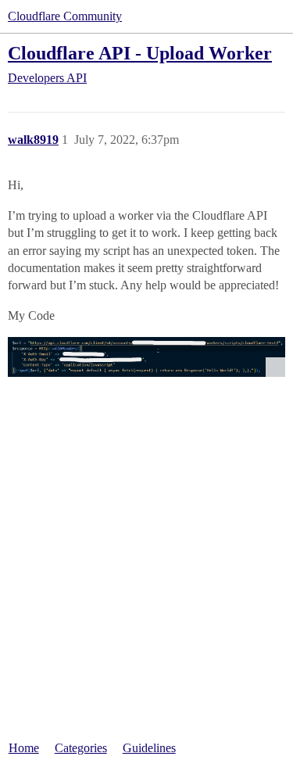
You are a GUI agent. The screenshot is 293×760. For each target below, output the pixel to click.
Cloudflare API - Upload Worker (140, 52)
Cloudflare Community (65, 16)
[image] (146, 357)
